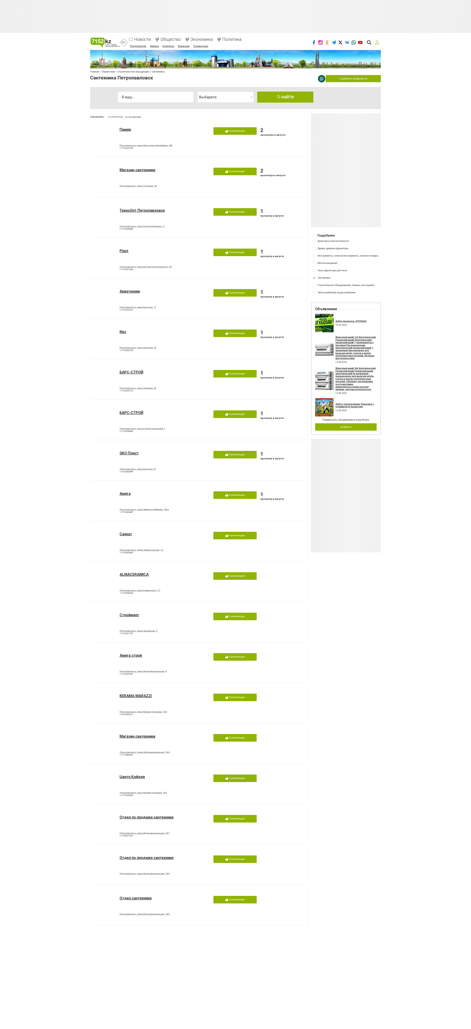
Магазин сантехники (137, 170)
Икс (123, 332)
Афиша (154, 46)
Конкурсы (168, 46)
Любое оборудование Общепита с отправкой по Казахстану (354, 405)
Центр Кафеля (132, 777)
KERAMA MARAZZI (136, 696)
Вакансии (184, 46)
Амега (125, 493)
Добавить (346, 427)
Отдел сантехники (136, 898)
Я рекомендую (236, 130)
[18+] (105, 42)
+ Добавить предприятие (353, 78)
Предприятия (138, 46)
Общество (170, 39)
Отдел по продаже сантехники (146, 817)
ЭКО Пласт (129, 453)
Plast (124, 251)
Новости (142, 39)
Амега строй (131, 655)
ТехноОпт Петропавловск (142, 210)
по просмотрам (133, 117)
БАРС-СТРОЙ (131, 372)
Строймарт (129, 615)
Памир (125, 129)
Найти (287, 97)
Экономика (201, 39)
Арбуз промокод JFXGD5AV (351, 321)
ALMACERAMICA (134, 574)
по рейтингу (114, 117)
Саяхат (126, 534)
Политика (232, 39)
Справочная (200, 46)
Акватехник (130, 291)
